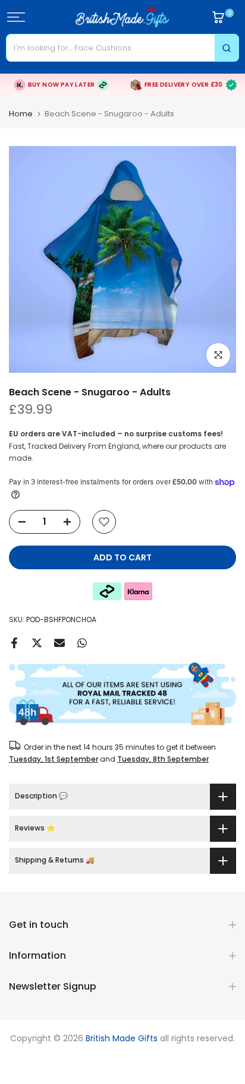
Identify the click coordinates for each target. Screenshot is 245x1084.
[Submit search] (226, 47)
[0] (218, 17)
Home (21, 114)
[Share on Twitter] (37, 643)
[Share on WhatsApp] (82, 643)
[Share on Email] (59, 643)
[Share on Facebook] (14, 643)
